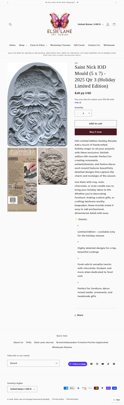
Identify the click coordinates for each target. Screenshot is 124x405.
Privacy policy (58, 399)
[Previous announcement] (7, 3)
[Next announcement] (116, 3)
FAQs (28, 342)
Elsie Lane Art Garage (23, 399)
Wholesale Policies (62, 347)
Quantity (79, 107)
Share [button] (80, 315)
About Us (18, 342)
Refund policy (72, 399)
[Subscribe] (56, 363)
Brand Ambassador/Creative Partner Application (82, 342)
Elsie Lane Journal (44, 342)
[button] (10, 24)
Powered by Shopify (41, 399)
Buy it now (96, 132)
